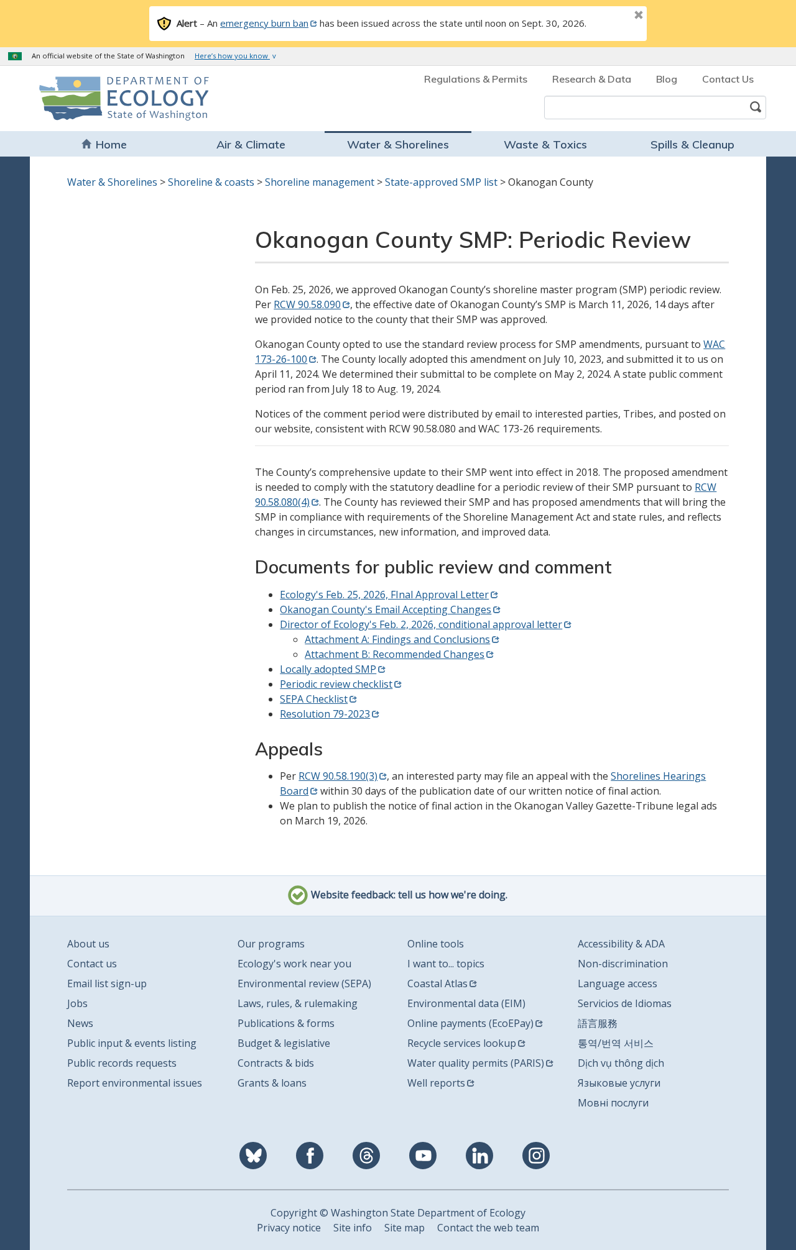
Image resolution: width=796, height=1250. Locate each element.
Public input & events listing (132, 1043)
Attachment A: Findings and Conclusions (397, 639)
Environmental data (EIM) (466, 1003)
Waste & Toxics (545, 144)
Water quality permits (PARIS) (475, 1063)
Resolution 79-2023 (325, 714)
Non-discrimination (623, 963)
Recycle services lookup (461, 1043)
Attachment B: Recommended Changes (394, 654)
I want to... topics (445, 963)
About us (88, 944)
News (80, 1023)
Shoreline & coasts (211, 182)
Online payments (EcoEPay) (470, 1023)
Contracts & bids (276, 1063)
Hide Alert (611, 16)
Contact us (92, 963)
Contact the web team (488, 1227)
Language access (617, 983)
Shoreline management (319, 182)
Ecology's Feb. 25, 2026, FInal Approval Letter (384, 594)
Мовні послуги (613, 1103)
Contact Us (728, 79)
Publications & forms (286, 1023)
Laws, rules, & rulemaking (298, 1003)
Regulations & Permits (475, 79)
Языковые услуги (619, 1083)
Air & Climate (250, 144)
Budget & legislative (284, 1043)
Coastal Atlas (437, 983)
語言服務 (598, 1023)
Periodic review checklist (336, 684)
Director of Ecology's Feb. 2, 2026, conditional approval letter (421, 624)
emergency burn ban (264, 23)
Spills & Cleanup (692, 144)
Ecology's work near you (294, 963)
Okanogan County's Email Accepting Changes (385, 609)
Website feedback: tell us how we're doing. (407, 895)
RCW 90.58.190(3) (337, 776)
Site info (352, 1227)
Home (111, 144)
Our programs (271, 944)
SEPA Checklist (314, 699)
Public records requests (122, 1063)
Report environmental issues (134, 1083)
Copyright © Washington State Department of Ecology (398, 1213)
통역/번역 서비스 (616, 1043)
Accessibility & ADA (621, 944)
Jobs (77, 1003)
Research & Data (591, 79)
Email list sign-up (107, 983)
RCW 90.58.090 (307, 304)
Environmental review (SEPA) (304, 983)
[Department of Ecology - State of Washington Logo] (110, 98)
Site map (404, 1227)
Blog (666, 79)
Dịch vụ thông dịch (621, 1063)
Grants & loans (272, 1083)
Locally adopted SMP (328, 669)
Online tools (435, 944)
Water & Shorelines (398, 144)
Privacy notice (289, 1227)
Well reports (436, 1083)
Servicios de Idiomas (625, 1003)
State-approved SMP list (441, 182)
